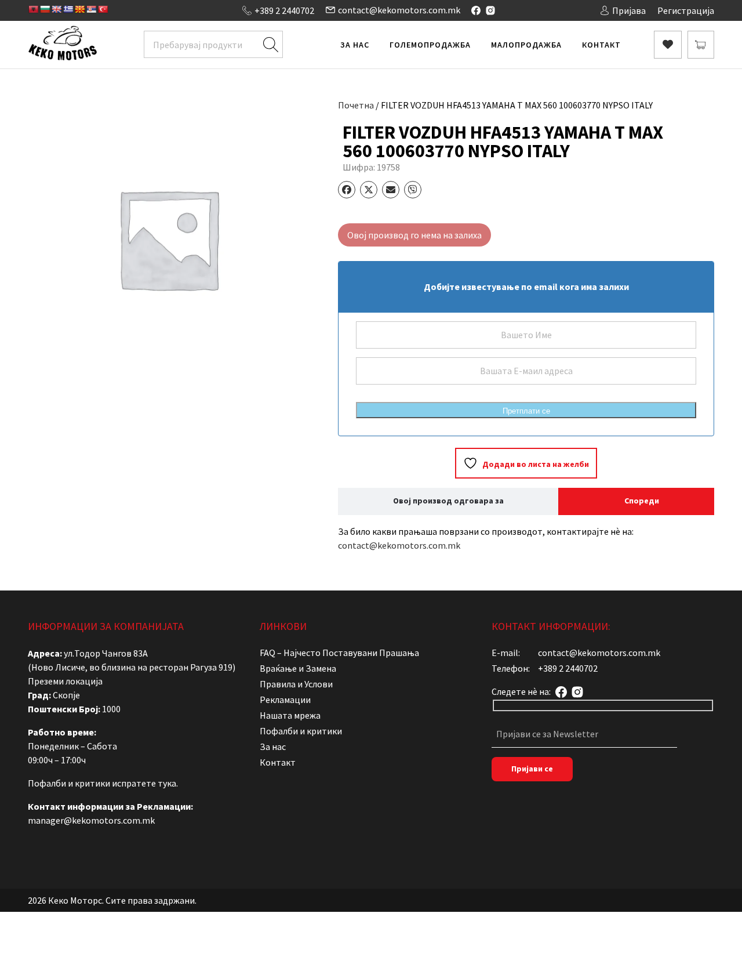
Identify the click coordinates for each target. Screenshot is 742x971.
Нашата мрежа (290, 715)
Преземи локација (65, 681)
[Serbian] (91, 9)
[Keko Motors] (62, 45)
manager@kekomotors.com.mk (91, 820)
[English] (56, 9)
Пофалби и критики (301, 731)
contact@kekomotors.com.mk (399, 10)
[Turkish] (102, 9)
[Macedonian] (79, 9)
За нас (354, 44)
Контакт (601, 44)
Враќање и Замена (298, 668)
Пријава (629, 10)
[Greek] (68, 9)
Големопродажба (430, 44)
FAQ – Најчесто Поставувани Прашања (339, 652)
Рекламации (285, 699)
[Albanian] (33, 9)
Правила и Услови (296, 684)
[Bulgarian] (44, 9)
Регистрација (685, 10)
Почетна (356, 105)
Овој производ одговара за (448, 500)
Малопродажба (526, 44)
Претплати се (526, 411)
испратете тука (144, 783)
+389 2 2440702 (284, 10)
